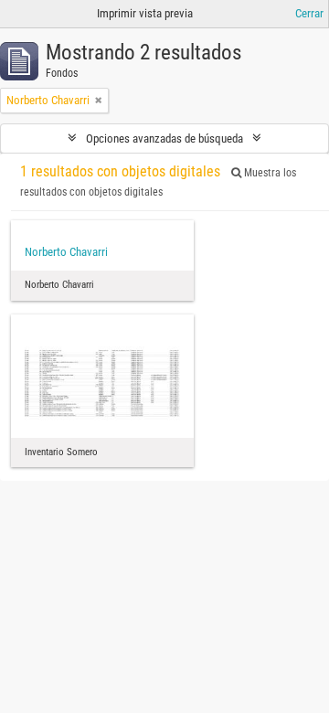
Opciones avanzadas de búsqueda (164, 138)
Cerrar (309, 13)
